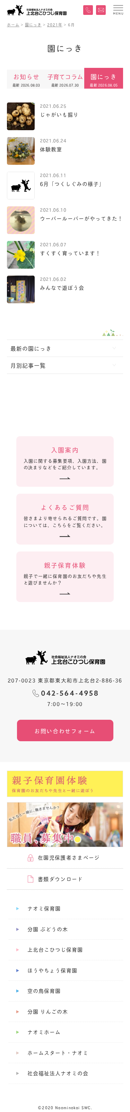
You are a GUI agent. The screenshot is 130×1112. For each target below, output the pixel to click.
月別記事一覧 (28, 365)
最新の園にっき (31, 348)
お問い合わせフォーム (65, 730)
